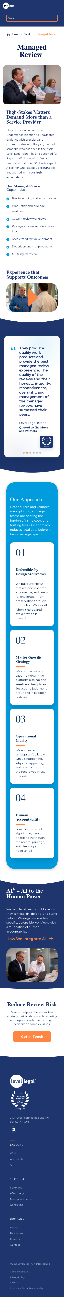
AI (11, 1164)
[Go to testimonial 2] (27, 453)
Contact (15, 1244)
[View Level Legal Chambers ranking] (20, 1100)
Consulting (16, 1204)
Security (14, 1282)
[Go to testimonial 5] (37, 453)
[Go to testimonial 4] (34, 453)
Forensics (16, 1187)
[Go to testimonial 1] (24, 453)
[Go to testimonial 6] (40, 453)
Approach (16, 1159)
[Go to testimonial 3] (30, 453)
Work (13, 1153)
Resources (16, 1233)
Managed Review (21, 1199)
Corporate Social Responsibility (26, 1288)
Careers (15, 1239)
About (14, 1227)
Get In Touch (32, 1037)
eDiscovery (17, 1193)
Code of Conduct (19, 1271)
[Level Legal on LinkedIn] (13, 1129)
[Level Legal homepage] (23, 1081)
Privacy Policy (17, 1277)
